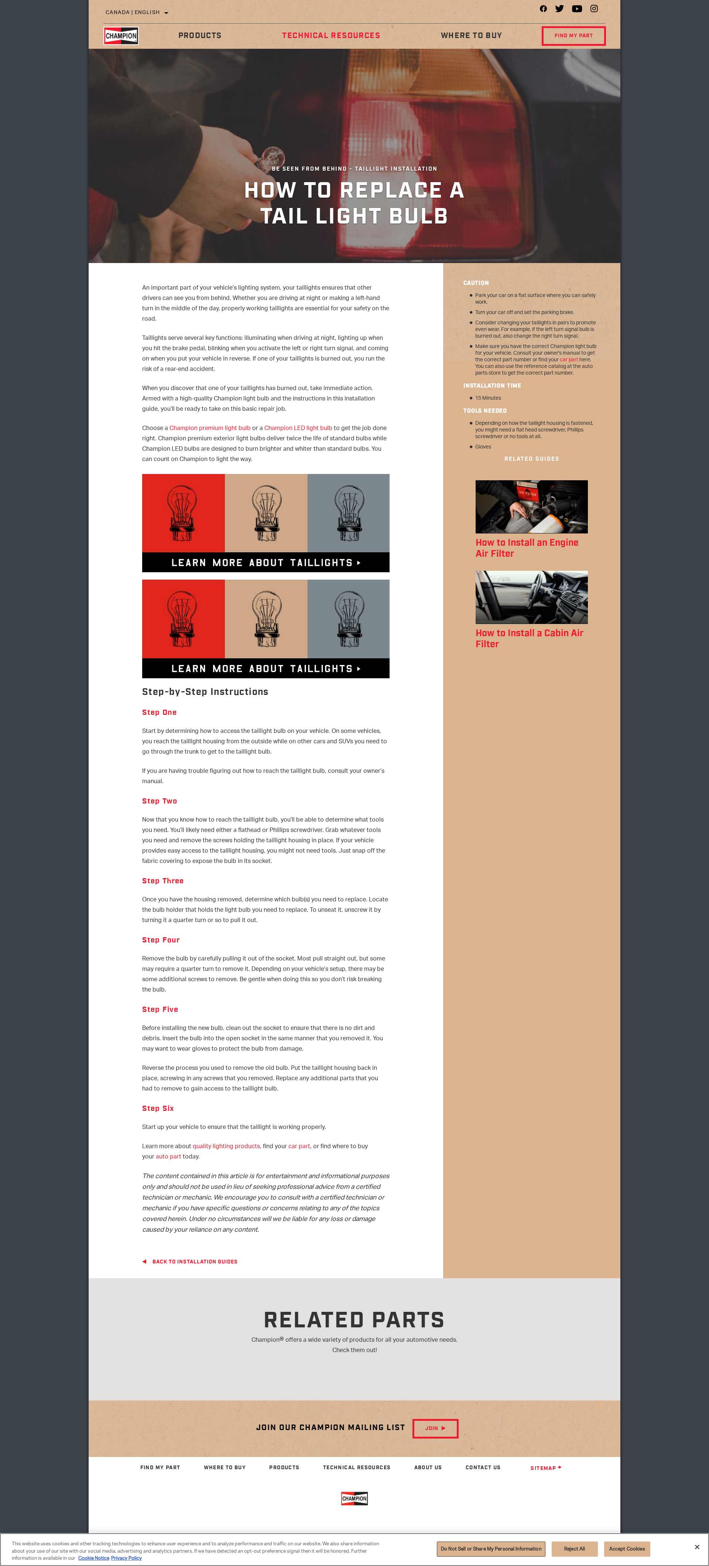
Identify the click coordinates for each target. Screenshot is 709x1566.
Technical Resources (331, 36)
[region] (354, 1549)
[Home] (125, 36)
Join (431, 1428)
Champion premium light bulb (210, 429)
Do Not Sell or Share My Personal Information (491, 1548)
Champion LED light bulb (298, 429)
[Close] (697, 1547)
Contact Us (483, 1467)
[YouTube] (577, 10)
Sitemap (543, 1468)
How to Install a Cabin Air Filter (530, 639)
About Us (428, 1467)
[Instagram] (594, 10)
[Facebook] (543, 10)
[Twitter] (560, 10)
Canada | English (133, 12)
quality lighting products (226, 1147)
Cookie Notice (93, 1558)
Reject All (574, 1548)
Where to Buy (225, 1467)
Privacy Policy (126, 1558)
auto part (168, 1157)
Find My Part (574, 35)
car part (299, 1147)
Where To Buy (472, 36)
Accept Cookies (627, 1548)
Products (200, 36)
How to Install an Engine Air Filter (527, 548)
